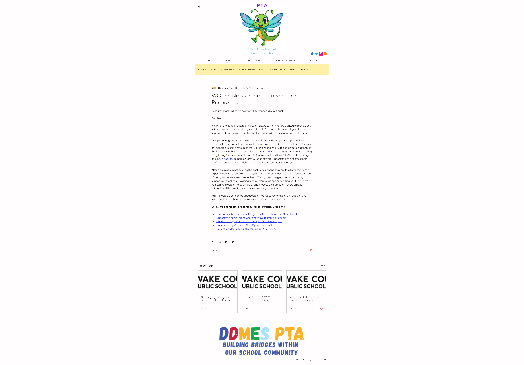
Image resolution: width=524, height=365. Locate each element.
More (303, 69)
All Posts (202, 69)
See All (323, 265)
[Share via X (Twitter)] (219, 241)
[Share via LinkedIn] (226, 241)
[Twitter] (316, 54)
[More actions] (310, 88)
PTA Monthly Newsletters (222, 69)
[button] (322, 69)
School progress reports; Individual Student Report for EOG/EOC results (216, 299)
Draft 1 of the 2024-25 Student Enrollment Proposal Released (258, 299)
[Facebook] (312, 54)
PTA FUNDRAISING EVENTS (251, 69)
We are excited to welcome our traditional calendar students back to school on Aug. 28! (305, 299)
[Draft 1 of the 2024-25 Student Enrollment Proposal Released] (262, 282)
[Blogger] (325, 54)
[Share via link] (233, 241)
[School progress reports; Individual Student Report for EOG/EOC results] (217, 282)
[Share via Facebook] (213, 241)
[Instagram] (321, 54)
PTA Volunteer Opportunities (282, 69)
